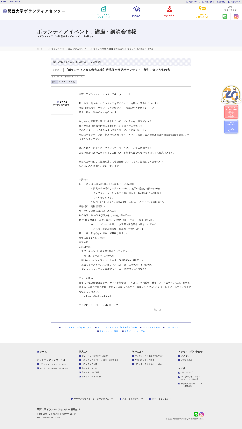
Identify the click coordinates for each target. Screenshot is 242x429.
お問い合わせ (209, 2)
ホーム (43, 351)
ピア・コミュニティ (161, 399)
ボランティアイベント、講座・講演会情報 (117, 327)
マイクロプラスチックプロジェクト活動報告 (192, 378)
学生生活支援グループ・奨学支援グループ (93, 399)
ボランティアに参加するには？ (76, 327)
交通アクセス (235, 2)
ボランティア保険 (151, 327)
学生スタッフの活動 (109, 331)
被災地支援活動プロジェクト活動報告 (192, 384)
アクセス (185, 356)
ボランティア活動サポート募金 (148, 364)
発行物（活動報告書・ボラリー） (54, 368)
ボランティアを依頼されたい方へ (149, 356)
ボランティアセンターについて (53, 364)
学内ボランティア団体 (135, 331)
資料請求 (222, 2)
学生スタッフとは (174, 327)
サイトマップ (187, 372)
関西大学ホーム (194, 2)
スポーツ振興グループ (132, 399)
